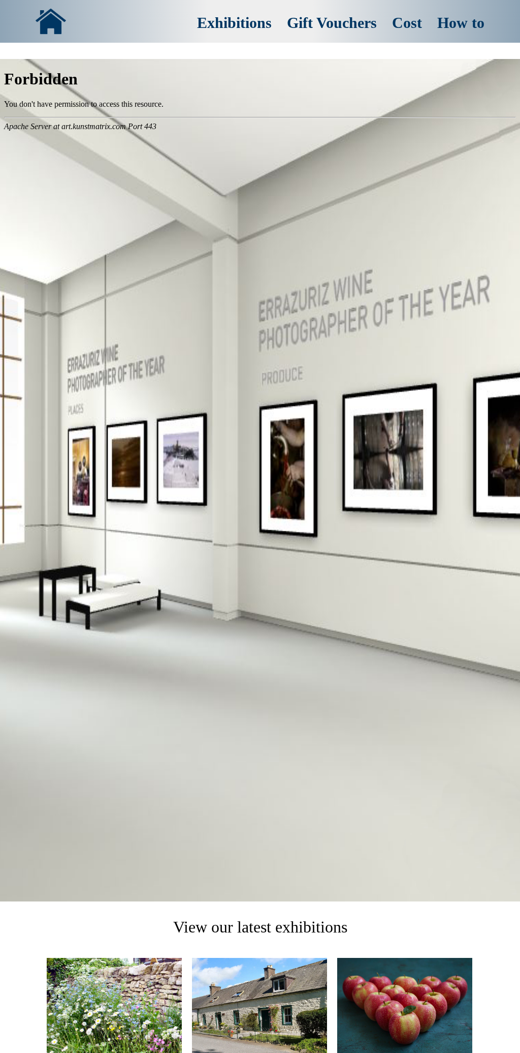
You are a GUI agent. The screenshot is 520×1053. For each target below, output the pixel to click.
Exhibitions (234, 22)
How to (460, 22)
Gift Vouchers (332, 22)
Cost (407, 22)
